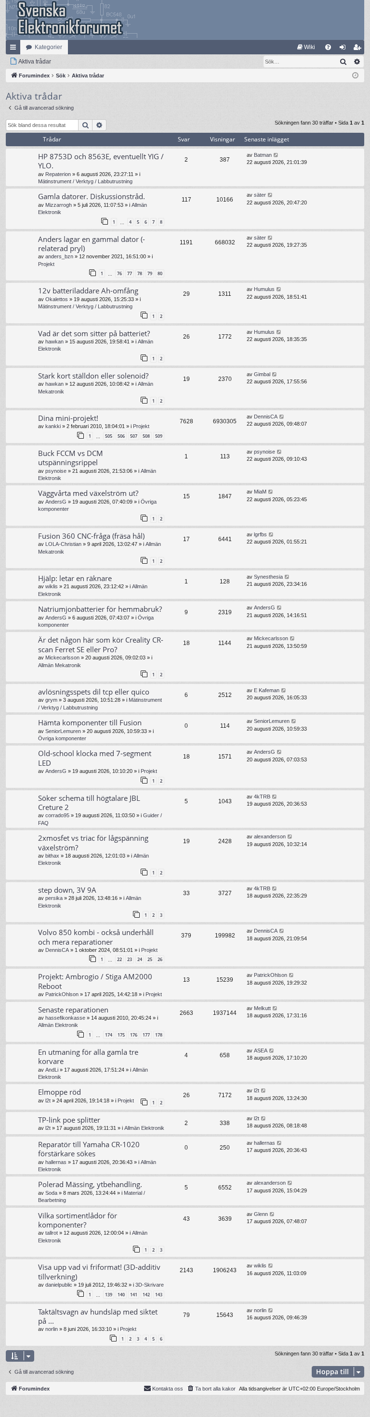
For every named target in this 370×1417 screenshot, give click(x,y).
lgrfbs (260, 534)
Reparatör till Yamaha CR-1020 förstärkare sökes (89, 1148)
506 (121, 436)
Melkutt (262, 1008)
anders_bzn (59, 256)
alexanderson (270, 836)
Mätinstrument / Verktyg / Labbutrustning (85, 181)
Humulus (264, 289)
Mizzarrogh (58, 205)
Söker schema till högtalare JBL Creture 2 (89, 802)
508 (146, 436)
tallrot (51, 1233)
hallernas (55, 1162)
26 (160, 959)
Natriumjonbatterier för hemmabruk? (100, 609)
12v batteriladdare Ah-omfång (88, 290)
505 (108, 436)
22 (119, 959)
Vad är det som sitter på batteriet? (94, 333)
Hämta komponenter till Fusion (90, 722)
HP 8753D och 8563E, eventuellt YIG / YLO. (101, 161)
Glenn (261, 1214)
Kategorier (48, 47)
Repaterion (58, 174)
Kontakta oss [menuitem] (167, 1389)
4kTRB (262, 796)
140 (121, 1294)
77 (129, 273)
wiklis (51, 586)
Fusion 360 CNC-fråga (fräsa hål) (91, 536)
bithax (52, 856)
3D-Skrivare (149, 1285)
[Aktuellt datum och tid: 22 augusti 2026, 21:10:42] (355, 75)
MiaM (260, 491)
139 (108, 1294)
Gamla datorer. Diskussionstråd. (91, 196)
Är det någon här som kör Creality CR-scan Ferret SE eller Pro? (100, 644)
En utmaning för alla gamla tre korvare (88, 1056)
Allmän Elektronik (58, 1025)
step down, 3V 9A (67, 890)
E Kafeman (266, 690)
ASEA (260, 1050)
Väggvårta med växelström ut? (88, 493)
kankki (53, 426)
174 (108, 1035)
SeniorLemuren (63, 731)
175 (121, 1035)
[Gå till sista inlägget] (276, 155)
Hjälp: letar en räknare (75, 578)
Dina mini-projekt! (68, 418)
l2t (48, 1100)
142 (146, 1294)
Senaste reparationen (73, 1009)
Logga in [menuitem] (344, 49)
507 (133, 436)
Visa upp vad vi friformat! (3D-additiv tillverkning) (99, 1271)
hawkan (54, 341)
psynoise (55, 471)
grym (51, 700)
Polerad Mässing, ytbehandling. (90, 1184)
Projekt (46, 264)
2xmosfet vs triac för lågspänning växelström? (93, 842)
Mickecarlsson (62, 657)
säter (260, 195)
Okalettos (56, 299)
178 (158, 1035)
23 (129, 959)
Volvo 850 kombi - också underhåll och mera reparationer (96, 936)
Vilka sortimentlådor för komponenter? (77, 1220)
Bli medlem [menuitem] (359, 49)
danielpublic (58, 1285)
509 (158, 436)
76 (119, 273)
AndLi (51, 1070)
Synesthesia (268, 577)
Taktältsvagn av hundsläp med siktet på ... (98, 1316)
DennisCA (266, 416)
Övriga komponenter (62, 738)
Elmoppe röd (59, 1092)
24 (139, 959)
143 (158, 1294)
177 (146, 1035)
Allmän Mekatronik (59, 665)
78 (139, 273)
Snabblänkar (15, 49)
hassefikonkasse (65, 1018)
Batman (263, 155)
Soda (51, 1193)
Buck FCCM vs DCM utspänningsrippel (70, 457)
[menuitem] (306, 47)
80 (160, 273)
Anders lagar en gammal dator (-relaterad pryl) (91, 243)
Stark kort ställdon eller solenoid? (93, 375)
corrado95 (57, 815)
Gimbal (262, 374)
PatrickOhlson (62, 994)
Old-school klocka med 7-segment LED (94, 757)
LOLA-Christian (63, 544)
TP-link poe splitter (69, 1120)
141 (133, 1294)
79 (149, 273)
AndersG (55, 502)
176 (133, 1035)
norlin (51, 1329)
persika (54, 898)
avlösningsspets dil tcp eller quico (93, 691)
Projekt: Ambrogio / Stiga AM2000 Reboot (95, 981)
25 (149, 959)
